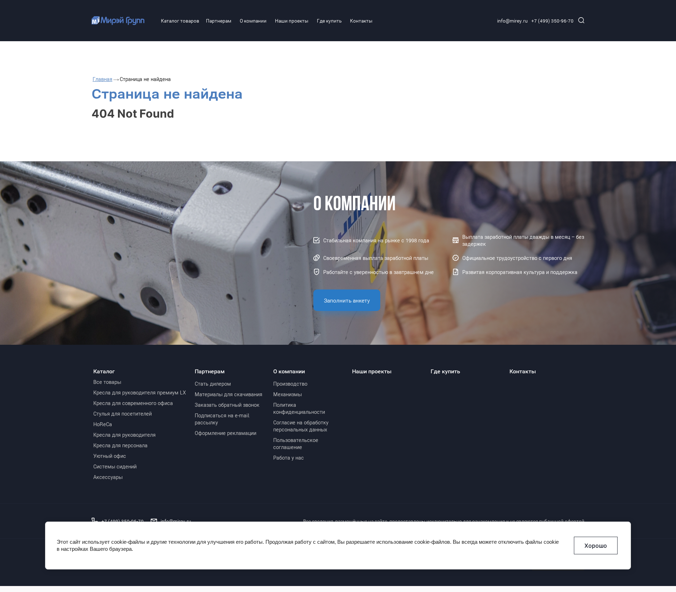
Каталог (104, 371)
